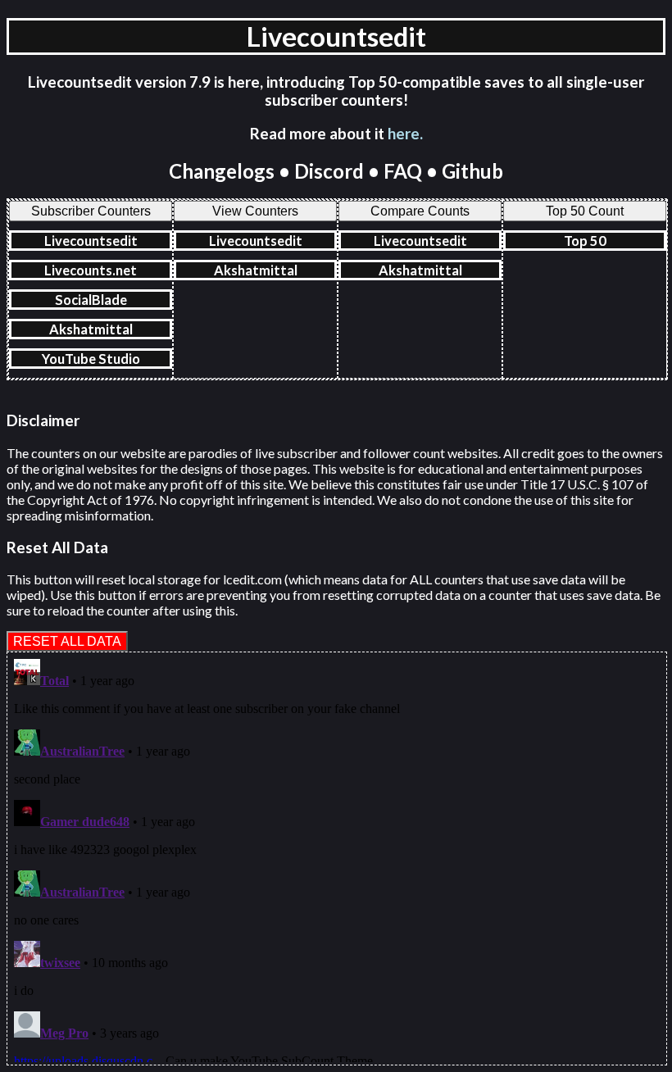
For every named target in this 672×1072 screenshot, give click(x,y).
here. (405, 134)
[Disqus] (336, 857)
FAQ (403, 171)
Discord (329, 171)
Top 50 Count (585, 210)
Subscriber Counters (91, 210)
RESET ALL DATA (67, 641)
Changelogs (222, 171)
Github (472, 171)
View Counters (255, 210)
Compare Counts (420, 210)
